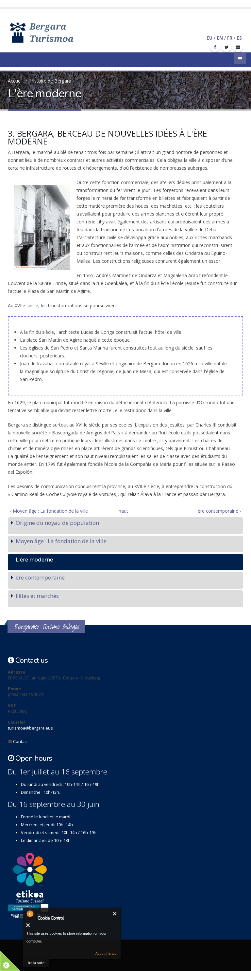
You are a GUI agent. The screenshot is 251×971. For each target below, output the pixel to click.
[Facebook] (215, 47)
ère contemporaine (40, 577)
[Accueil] (51, 32)
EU (209, 38)
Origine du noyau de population (57, 522)
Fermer (115, 914)
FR (229, 38)
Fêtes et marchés (37, 596)
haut (123, 511)
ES (239, 38)
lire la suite (36, 963)
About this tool (106, 953)
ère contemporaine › (219, 511)
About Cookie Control (29, 913)
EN (220, 38)
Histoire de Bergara (50, 81)
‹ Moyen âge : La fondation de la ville (49, 511)
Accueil (15, 81)
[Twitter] (226, 47)
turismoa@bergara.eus (30, 728)
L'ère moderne (34, 559)
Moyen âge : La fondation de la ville (61, 541)
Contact (20, 741)
